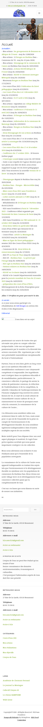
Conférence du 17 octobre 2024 (16, 153)
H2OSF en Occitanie (11, 272)
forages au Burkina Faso (21, 80)
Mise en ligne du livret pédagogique (18, 240)
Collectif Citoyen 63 (11, 690)
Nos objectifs (8, 652)
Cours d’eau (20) (9, 638)
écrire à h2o (8, 550)
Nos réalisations (9, 647)
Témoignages (8, 179)
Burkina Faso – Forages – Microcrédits (18, 185)
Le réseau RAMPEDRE (12, 695)
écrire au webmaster (11, 545)
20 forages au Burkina (27, 203)
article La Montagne (22, 234)
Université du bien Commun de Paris (17, 214)
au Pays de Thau (16, 255)
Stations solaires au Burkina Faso (17, 266)
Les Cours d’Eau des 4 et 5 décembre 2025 (20, 92)
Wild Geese (7, 700)
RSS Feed (35, 717)
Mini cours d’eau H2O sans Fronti (17, 191)
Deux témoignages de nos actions (17, 133)
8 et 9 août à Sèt (20, 98)
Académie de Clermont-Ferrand (16, 680)
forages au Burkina (24, 57)
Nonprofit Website (11, 717)
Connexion (21, 720)
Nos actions (7, 643)
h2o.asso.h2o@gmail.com (16, 6)
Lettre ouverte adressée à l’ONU (16, 197)
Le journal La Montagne (13, 685)
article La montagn (10, 141)
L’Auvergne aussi (10, 159)
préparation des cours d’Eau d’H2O (17, 284)
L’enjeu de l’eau (9, 657)
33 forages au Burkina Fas (24, 115)
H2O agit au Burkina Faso (13, 264)
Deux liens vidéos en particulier (16, 226)
